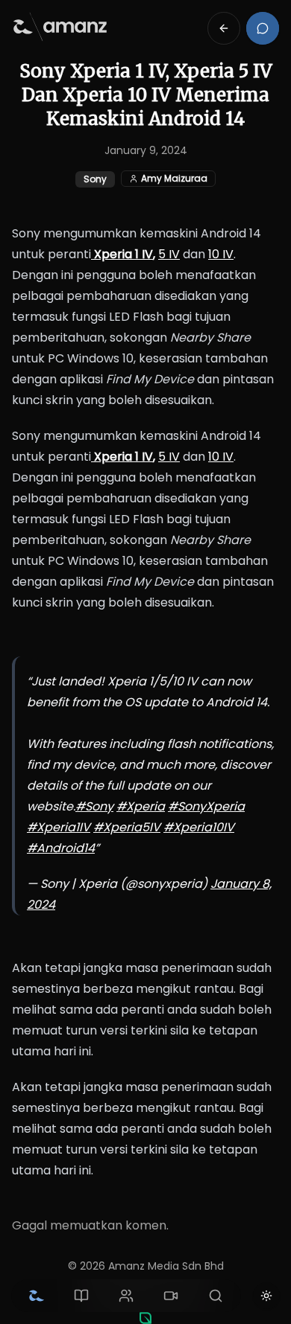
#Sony (94, 806)
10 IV (221, 254)
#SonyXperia (206, 806)
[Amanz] (145, 1318)
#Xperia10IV (198, 827)
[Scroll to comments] (262, 28)
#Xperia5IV (126, 827)
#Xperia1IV (58, 827)
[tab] (36, 1295)
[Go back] (223, 28)
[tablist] (126, 1295)
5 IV (169, 254)
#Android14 (61, 848)
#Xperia (140, 806)
